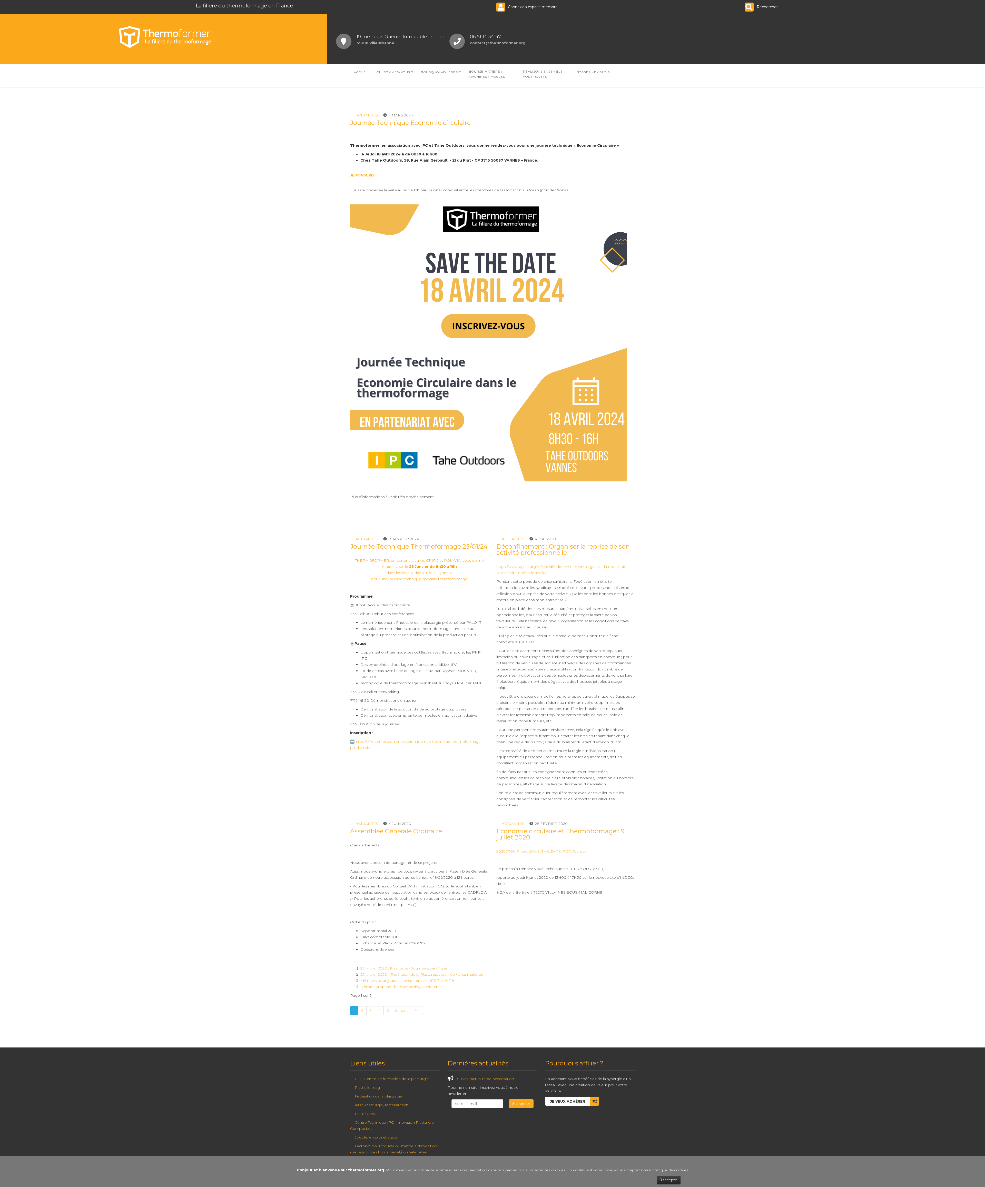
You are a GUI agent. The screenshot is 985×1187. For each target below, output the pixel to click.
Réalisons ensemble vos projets (543, 74)
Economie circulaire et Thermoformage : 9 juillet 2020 (560, 834)
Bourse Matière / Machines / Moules (487, 74)
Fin (417, 1010)
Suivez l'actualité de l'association (485, 1078)
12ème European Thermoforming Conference (401, 986)
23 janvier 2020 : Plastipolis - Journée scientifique (403, 968)
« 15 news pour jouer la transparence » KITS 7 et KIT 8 (407, 980)
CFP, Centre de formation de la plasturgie (392, 1078)
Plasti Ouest (365, 1113)
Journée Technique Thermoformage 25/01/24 (419, 546)
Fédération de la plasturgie (378, 1096)
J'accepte (668, 1180)
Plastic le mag (367, 1087)
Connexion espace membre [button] (533, 7)
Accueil (361, 72)
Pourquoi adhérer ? (441, 72)
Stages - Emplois (593, 72)
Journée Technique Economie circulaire (410, 122)
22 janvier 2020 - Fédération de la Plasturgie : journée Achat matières (421, 974)
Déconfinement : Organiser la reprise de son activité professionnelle (563, 549)
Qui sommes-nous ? (395, 72)
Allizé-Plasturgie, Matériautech (381, 1105)
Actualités (367, 115)
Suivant (401, 1010)
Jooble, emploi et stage (376, 1137)
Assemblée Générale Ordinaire (396, 831)
